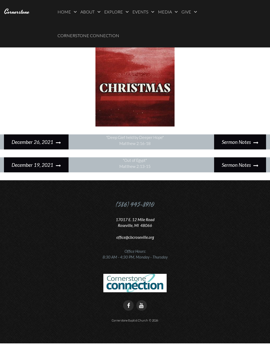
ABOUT (87, 11)
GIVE (186, 11)
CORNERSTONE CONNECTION (88, 35)
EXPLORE (113, 11)
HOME (64, 11)
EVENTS (140, 11)
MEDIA (165, 11)
